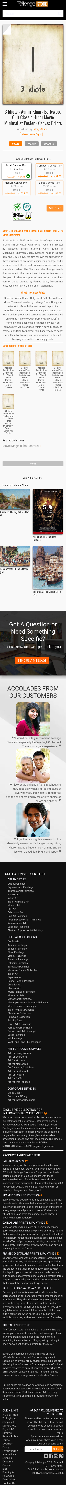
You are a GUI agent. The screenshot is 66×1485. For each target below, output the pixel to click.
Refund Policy (10, 1436)
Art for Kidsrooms (18, 1063)
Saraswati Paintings (18, 966)
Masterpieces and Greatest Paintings (28, 1002)
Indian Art (13, 898)
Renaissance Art (17, 923)
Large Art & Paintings (19, 1024)
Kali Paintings (15, 1038)
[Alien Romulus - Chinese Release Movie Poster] (48, 511)
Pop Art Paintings (17, 916)
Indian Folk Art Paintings (21, 1009)
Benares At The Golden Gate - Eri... (47, 593)
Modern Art (14, 905)
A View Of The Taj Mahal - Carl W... (14, 513)
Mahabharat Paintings (20, 998)
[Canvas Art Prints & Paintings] (47, 1222)
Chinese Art (14, 988)
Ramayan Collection (19, 1016)
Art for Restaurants (18, 1071)
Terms (6, 1440)
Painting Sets (15, 1020)
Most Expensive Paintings (22, 1006)
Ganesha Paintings (18, 959)
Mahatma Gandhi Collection (23, 970)
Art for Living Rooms (19, 1053)
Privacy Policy (10, 1450)
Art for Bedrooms (17, 1056)
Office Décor (14, 1092)
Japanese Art (15, 977)
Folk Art (12, 908)
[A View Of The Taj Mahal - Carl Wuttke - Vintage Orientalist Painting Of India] (15, 499)
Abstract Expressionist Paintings (26, 930)
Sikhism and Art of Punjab (22, 1031)
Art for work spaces (19, 1081)
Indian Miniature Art (18, 901)
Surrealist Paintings (18, 926)
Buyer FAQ (8, 1429)
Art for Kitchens (16, 1060)
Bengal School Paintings (21, 981)
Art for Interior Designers (21, 1100)
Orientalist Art (15, 912)
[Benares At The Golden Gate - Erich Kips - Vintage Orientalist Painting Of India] (48, 567)
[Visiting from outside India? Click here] (45, 1113)
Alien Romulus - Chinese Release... (44, 538)
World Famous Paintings (21, 991)
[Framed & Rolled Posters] (40, 1195)
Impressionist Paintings (21, 890)
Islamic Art (14, 894)
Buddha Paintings (17, 948)
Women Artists (16, 995)
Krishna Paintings (17, 945)
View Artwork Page (31, 134)
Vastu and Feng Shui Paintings (24, 1042)
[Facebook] (51, 1456)
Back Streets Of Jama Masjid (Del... (14, 570)
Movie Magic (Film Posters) (21, 446)
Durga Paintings (16, 1034)
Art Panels (13, 941)
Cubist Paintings (17, 883)
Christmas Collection (19, 1013)
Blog (5, 1468)
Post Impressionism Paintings (24, 919)
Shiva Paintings (16, 952)
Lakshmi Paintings (18, 963)
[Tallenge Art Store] (33, 4)
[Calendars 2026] (26, 1160)
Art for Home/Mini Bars (21, 1067)
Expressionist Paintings (20, 887)
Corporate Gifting (17, 1096)
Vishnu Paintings (17, 955)
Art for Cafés (15, 1078)
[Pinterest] (61, 1456)
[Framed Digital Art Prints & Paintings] (58, 1253)
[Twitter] (46, 1456)
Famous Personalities (20, 1027)
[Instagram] (56, 1456)
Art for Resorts (16, 1074)
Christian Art (14, 984)
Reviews (7, 1432)
